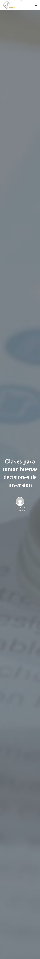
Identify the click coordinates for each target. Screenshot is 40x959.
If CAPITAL (21, 508)
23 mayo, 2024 (20, 510)
